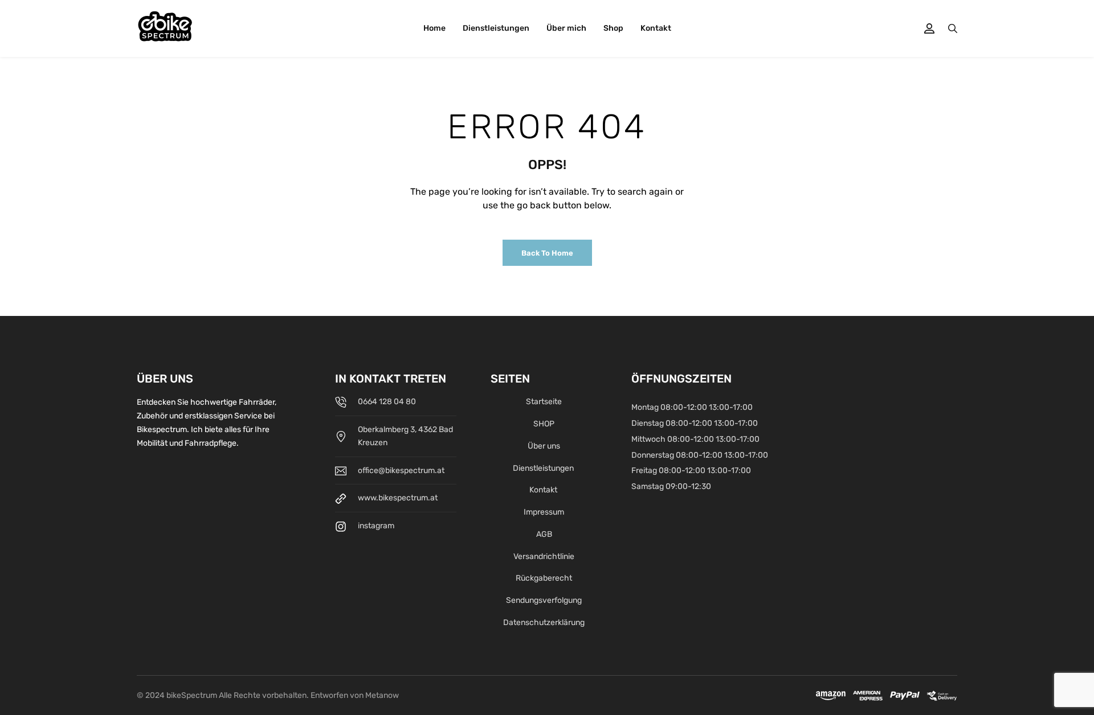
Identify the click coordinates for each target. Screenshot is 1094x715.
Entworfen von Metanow (355, 695)
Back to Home (547, 253)
